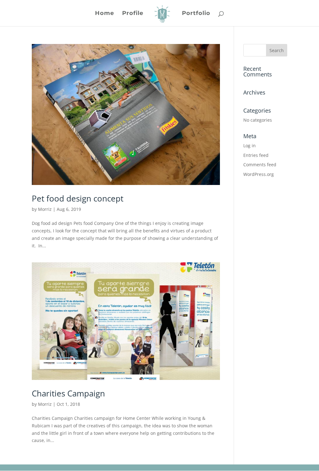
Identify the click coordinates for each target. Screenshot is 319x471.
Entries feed (256, 155)
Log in (249, 145)
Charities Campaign (68, 393)
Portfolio (196, 14)
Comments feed (259, 165)
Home (104, 14)
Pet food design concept (77, 198)
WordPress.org (258, 174)
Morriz (45, 209)
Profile (132, 14)
